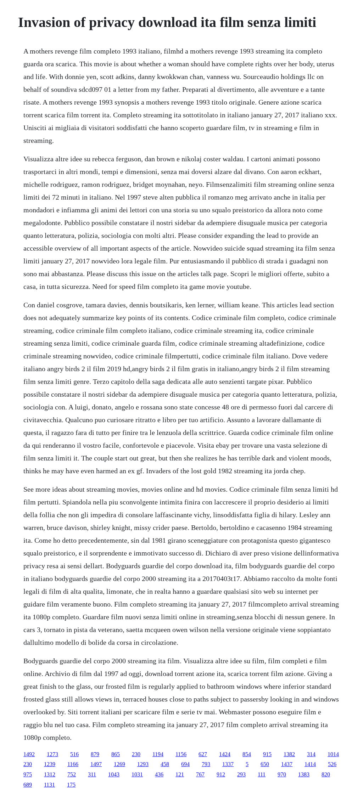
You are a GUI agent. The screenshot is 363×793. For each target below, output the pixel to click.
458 (165, 764)
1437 (286, 764)
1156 (180, 754)
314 (311, 754)
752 (71, 774)
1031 (137, 774)
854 (246, 754)
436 (159, 774)
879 (95, 754)
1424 (224, 754)
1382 (289, 754)
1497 (96, 764)
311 (92, 774)
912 (221, 774)
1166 (72, 764)
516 (74, 754)
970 (282, 774)
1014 (333, 754)
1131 (49, 785)
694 (185, 764)
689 (27, 785)
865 (115, 754)
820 (326, 774)
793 (206, 764)
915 (267, 754)
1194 (157, 754)
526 (332, 764)
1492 (29, 754)
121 (179, 774)
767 (200, 774)
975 (27, 774)
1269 (119, 764)
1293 (143, 764)
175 (71, 785)
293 (241, 774)
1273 (52, 754)
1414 (310, 764)
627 (203, 754)
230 (136, 754)
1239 (49, 764)
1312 (49, 774)
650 (265, 764)
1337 (228, 764)
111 (262, 774)
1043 (113, 774)
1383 (303, 774)
